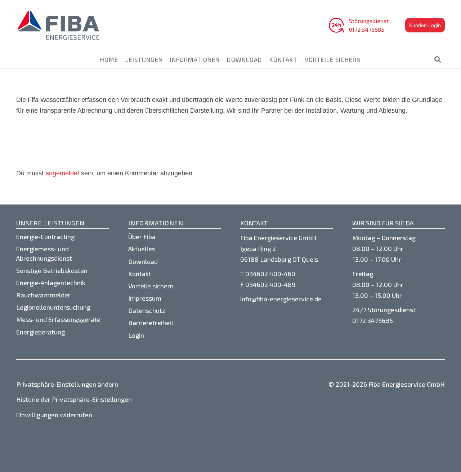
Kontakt (139, 274)
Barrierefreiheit (151, 323)
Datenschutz (146, 310)
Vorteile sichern (151, 286)
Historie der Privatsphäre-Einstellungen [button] (74, 399)
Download (143, 261)
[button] (437, 59)
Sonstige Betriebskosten (52, 270)
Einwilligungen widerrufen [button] (54, 415)
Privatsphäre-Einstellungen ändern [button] (67, 384)
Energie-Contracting (45, 237)
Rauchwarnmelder (43, 295)
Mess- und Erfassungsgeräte (58, 319)
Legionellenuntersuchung (53, 307)
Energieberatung (40, 332)
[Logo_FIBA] (58, 25)
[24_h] (336, 25)
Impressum (144, 298)
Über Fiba (142, 237)
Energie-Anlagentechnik (50, 283)
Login (136, 335)
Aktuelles (141, 249)
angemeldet (62, 173)
